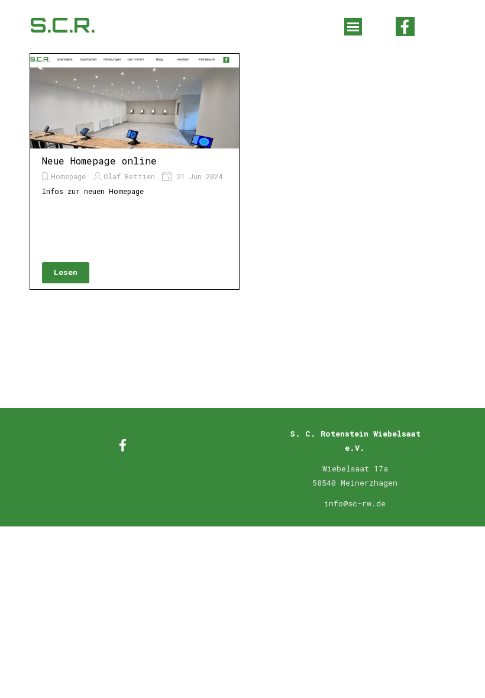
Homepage (68, 176)
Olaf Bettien (129, 176)
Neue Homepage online (99, 160)
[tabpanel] (355, 475)
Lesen (65, 272)
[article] (135, 171)
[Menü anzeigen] (353, 26)
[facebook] (405, 26)
